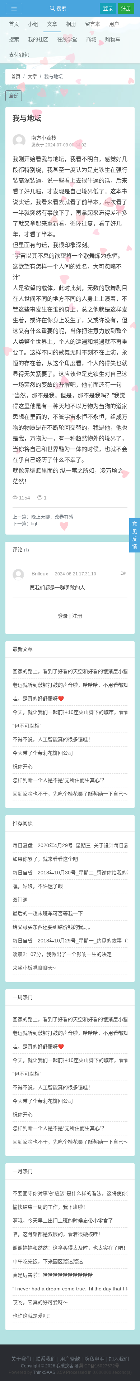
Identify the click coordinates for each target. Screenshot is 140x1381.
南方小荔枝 (43, 138)
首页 (14, 24)
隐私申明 (94, 1359)
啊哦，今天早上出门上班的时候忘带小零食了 (63, 1220)
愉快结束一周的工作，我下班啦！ (50, 1207)
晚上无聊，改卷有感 (52, 517)
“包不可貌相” (27, 726)
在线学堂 (67, 39)
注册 (126, 8)
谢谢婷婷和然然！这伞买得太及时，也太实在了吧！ (70, 1248)
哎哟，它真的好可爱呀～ (40, 1302)
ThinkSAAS (44, 1372)
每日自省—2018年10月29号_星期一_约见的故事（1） (74, 940)
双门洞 (20, 900)
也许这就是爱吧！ (33, 1316)
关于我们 (21, 1359)
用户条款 (70, 1359)
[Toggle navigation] (14, 8)
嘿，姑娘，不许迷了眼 (38, 886)
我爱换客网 (67, 1365)
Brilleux (40, 573)
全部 (14, 95)
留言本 (92, 24)
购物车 (112, 39)
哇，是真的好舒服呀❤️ (38, 698)
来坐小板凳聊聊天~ (34, 968)
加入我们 (119, 1359)
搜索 (60, 8)
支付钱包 (19, 55)
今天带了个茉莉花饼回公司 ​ (43, 753)
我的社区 (38, 39)
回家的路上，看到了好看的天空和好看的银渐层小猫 (70, 671)
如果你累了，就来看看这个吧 (45, 859)
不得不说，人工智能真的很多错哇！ (53, 739)
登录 (108, 8)
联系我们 (46, 1359)
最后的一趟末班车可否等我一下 (48, 913)
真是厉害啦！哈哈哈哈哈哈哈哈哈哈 (53, 1275)
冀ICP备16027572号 (99, 1365)
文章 (52, 24)
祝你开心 (23, 766)
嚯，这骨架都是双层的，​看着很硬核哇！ (58, 1234)
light (35, 523)
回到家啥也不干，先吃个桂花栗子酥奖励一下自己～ (70, 794)
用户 (114, 24)
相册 (71, 24)
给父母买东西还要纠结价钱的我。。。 (53, 927)
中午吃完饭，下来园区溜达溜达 (48, 1261)
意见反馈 (134, 535)
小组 (33, 24)
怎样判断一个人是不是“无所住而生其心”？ (60, 780)
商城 (91, 39)
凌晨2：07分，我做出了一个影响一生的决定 (62, 954)
